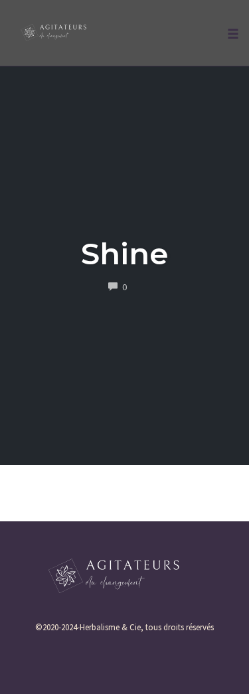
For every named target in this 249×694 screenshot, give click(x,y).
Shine (124, 253)
